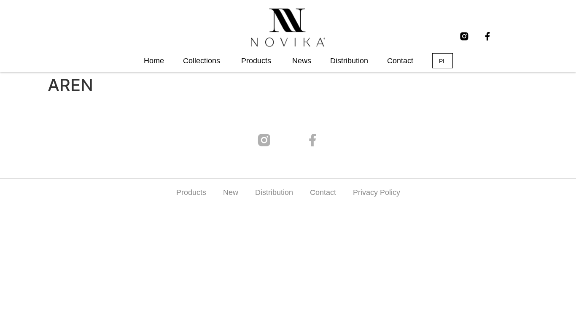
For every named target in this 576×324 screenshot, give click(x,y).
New (230, 192)
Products (191, 192)
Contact (323, 192)
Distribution (274, 192)
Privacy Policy (376, 192)
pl (442, 61)
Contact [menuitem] (400, 61)
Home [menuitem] (154, 61)
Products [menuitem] (256, 61)
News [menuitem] (301, 61)
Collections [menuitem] (201, 61)
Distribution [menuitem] (349, 61)
